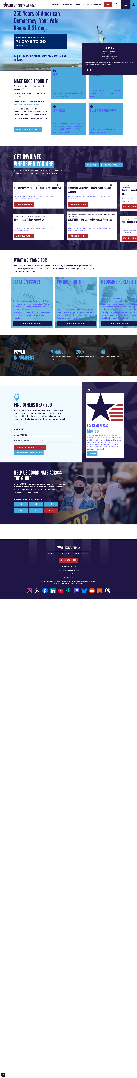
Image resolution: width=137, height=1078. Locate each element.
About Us (55, 5)
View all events (91, 165)
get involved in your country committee (30, 448)
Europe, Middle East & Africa (30, 441)
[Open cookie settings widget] (3, 1075)
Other (51, 510)
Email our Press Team (68, 574)
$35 (51, 504)
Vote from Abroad (94, 5)
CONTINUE (90, 70)
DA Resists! (79, 5)
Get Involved (67, 5)
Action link (18, 105)
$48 (20, 510)
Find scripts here (32, 105)
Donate (108, 5)
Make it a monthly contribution (30, 499)
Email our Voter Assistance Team (68, 570)
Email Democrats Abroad (68, 566)
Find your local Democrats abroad (28, 130)
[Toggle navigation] (125, 4)
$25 (36, 504)
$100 (35, 510)
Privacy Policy (68, 578)
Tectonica (80, 584)
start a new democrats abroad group (29, 452)
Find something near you (112, 165)
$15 (21, 504)
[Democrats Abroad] (19, 5)
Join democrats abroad (68, 560)
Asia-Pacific (20, 435)
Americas (19, 429)
